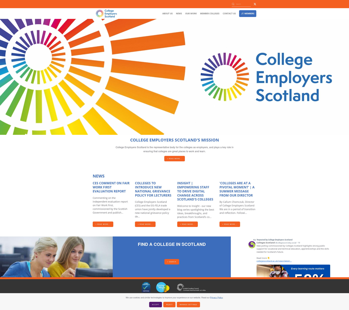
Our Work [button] (191, 13)
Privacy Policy (216, 297)
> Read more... (174, 159)
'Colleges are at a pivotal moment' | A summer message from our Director (237, 189)
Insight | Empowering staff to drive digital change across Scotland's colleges (195, 191)
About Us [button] (167, 13)
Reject (169, 304)
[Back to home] (106, 13)
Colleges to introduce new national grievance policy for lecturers (153, 189)
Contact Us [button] (229, 13)
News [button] (179, 13)
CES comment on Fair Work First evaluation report (111, 187)
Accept (155, 304)
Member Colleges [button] (209, 13)
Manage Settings (188, 304)
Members (249, 13)
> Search (171, 262)
